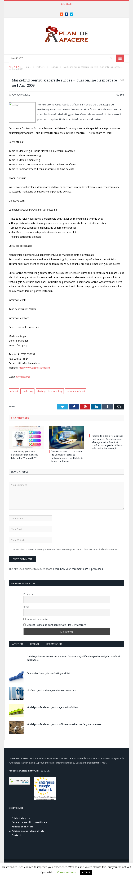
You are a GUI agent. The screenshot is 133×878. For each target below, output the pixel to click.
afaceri (14, 391)
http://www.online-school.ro (34, 367)
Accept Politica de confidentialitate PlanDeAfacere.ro (56, 624)
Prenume (28, 594)
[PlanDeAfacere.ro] (66, 32)
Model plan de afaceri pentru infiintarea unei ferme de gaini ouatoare (64, 724)
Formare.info (23, 376)
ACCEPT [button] (86, 872)
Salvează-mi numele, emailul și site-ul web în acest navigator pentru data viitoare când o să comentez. (65, 549)
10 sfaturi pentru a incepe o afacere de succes (51, 690)
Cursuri (120, 94)
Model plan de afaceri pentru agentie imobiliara (52, 707)
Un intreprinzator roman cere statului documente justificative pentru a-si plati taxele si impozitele (73, 658)
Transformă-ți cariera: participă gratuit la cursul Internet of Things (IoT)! (66, 8)
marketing (27, 391)
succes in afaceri (75, 391)
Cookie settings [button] (66, 872)
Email (26, 606)
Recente (34, 644)
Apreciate (17, 644)
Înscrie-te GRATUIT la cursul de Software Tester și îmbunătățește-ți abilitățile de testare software (67, 456)
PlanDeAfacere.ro (21, 94)
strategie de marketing (49, 391)
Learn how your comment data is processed (78, 569)
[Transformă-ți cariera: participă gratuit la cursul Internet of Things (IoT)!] (26, 437)
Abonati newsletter (37, 619)
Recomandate (54, 644)
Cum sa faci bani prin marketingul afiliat (48, 673)
